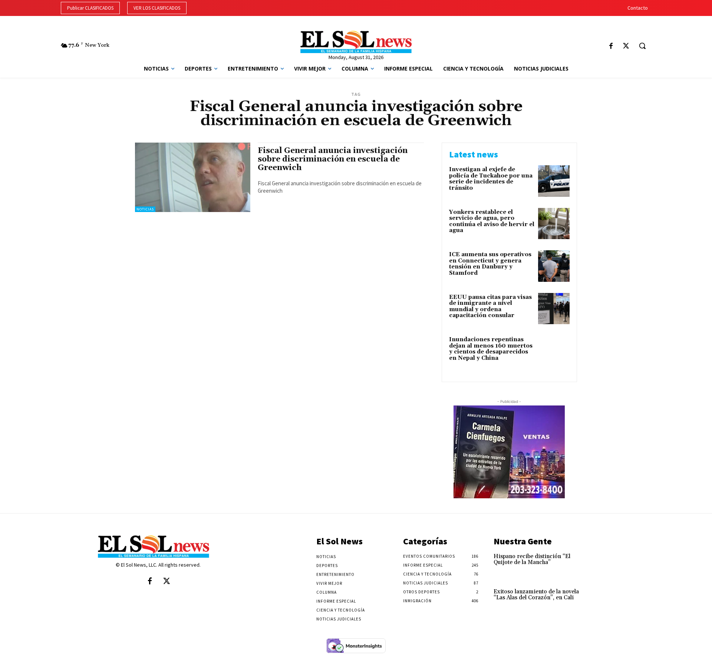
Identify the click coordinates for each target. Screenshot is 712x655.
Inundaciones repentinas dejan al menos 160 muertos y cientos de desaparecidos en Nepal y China (491, 349)
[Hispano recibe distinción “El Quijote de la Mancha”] (602, 564)
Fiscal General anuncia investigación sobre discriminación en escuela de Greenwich (333, 159)
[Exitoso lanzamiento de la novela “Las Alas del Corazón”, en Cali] (602, 599)
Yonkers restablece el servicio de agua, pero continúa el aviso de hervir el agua (491, 221)
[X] (626, 46)
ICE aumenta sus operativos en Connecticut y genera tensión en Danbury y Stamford (490, 264)
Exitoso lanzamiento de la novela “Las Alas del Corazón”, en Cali (536, 595)
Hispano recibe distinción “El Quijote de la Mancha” (532, 559)
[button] (642, 46)
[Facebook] (611, 46)
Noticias (145, 209)
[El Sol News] (356, 42)
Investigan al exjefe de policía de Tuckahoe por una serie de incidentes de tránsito (491, 179)
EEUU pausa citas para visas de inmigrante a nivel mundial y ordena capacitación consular (490, 306)
